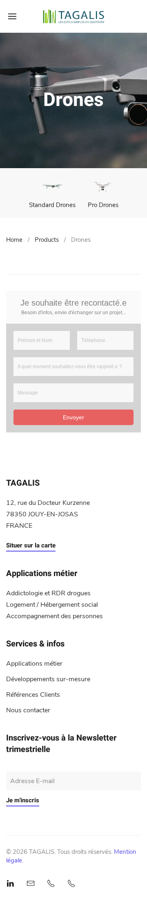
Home (14, 240)
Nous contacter (28, 710)
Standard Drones (52, 205)
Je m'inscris (22, 800)
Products (47, 240)
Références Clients (33, 694)
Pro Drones (103, 205)
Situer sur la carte (31, 545)
